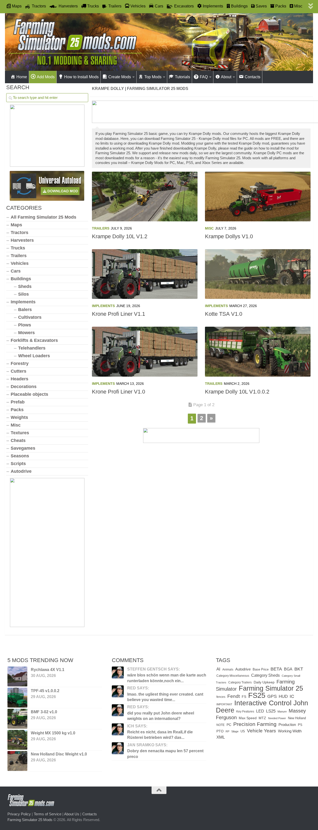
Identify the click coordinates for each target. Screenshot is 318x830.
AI (218, 669)
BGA (288, 669)
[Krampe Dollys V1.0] (258, 196)
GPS (272, 696)
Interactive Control (262, 703)
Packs (17, 409)
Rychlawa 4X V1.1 (47, 670)
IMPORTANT (224, 704)
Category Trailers (240, 682)
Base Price (261, 669)
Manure (282, 711)
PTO (220, 731)
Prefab (18, 401)
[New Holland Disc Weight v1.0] (17, 761)
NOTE (220, 725)
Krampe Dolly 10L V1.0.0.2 (237, 392)
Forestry (20, 363)
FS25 (256, 695)
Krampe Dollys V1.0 (229, 236)
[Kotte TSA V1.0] (258, 274)
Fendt (233, 696)
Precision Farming (255, 724)
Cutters (18, 371)
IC (292, 696)
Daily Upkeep (264, 682)
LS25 (271, 711)
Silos (23, 294)
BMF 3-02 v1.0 (44, 712)
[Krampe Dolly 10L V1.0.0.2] (258, 351)
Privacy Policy (19, 814)
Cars (16, 271)
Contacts (89, 814)
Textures (20, 432)
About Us (71, 814)
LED (260, 711)
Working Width (290, 731)
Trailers (100, 228)
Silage (234, 731)
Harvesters (22, 240)
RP (227, 731)
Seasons (20, 455)
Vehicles (20, 263)
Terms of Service (47, 814)
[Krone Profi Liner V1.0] (145, 351)
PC (229, 725)
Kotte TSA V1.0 (223, 314)
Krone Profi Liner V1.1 (118, 314)
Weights (19, 417)
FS (244, 697)
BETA (276, 669)
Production (287, 724)
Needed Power (277, 718)
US (242, 731)
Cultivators (29, 317)
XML (220, 737)
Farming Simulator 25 (271, 688)
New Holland (297, 718)
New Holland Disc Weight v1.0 (59, 754)
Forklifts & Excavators (34, 340)
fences (220, 697)
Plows (24, 324)
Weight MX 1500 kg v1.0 (53, 733)
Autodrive (21, 471)
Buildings (21, 278)
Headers (19, 378)
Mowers (26, 332)
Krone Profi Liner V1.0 (118, 392)
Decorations (24, 386)
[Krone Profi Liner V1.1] (145, 274)
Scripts (18, 463)
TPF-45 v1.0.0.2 (45, 691)
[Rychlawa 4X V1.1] (17, 676)
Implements (103, 306)
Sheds (25, 286)
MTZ (262, 718)
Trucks (18, 247)
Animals (227, 669)
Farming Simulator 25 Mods (29, 820)
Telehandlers (31, 348)
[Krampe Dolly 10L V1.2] (145, 196)
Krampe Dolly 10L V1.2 (119, 236)
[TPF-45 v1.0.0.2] (17, 698)
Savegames (23, 448)
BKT (298, 669)
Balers (25, 309)
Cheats (18, 440)
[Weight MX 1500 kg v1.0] (17, 740)
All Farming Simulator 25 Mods (43, 217)
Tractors (19, 232)
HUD (283, 696)
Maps (16, 224)
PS (300, 725)
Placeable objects (29, 394)
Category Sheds (265, 675)
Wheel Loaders (34, 355)
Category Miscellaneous (232, 675)
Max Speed (248, 718)
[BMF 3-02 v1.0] (17, 719)
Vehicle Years (261, 730)
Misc (209, 228)
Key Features (245, 711)
